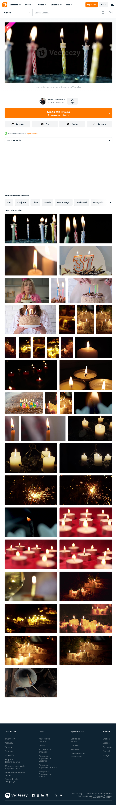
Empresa (9, 750)
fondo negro (63, 201)
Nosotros (73, 748)
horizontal (81, 201)
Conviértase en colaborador (76, 753)
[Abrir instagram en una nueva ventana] (38, 794)
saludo (47, 201)
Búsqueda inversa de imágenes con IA (14, 766)
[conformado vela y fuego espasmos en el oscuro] (93, 346)
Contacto (73, 744)
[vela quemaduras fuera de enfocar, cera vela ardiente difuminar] (31, 259)
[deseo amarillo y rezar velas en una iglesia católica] (90, 427)
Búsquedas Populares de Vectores (44, 757)
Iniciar (103, 4)
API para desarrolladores (12, 759)
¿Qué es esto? (32, 133)
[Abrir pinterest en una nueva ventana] (47, 794)
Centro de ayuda (74, 738)
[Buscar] (103, 12)
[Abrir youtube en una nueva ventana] (61, 794)
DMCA (41, 744)
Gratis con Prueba (58, 113)
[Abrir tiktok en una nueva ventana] (52, 794)
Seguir (72, 102)
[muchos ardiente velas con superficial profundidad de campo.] (31, 374)
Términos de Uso (83, 794)
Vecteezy (9, 741)
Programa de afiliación (44, 749)
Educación (9, 754)
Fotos (28, 4)
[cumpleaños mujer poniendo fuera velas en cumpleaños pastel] (90, 289)
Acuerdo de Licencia (43, 738)
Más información (14, 139)
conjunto (22, 201)
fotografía (98, 201)
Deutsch (104, 750)
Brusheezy (10, 737)
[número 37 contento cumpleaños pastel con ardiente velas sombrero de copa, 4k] (85, 259)
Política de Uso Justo (99, 796)
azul (9, 201)
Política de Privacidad (101, 794)
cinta (35, 201)
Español (104, 741)
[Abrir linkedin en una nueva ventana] (42, 794)
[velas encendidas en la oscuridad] (67, 318)
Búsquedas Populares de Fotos (44, 766)
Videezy (8, 745)
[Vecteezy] (4, 4)
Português (105, 745)
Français (104, 754)
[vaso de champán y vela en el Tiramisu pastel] (31, 585)
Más (68, 4)
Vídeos (41, 4)
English (104, 737)
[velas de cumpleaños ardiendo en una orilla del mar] (24, 402)
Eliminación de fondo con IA (12, 772)
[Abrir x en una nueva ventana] (56, 794)
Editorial (55, 4)
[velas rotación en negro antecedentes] (31, 227)
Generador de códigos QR (11, 779)
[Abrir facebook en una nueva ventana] (33, 794)
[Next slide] (105, 201)
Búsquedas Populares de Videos (44, 775)
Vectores (14, 4)
